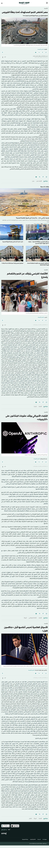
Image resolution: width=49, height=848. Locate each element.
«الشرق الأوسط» (40, 49)
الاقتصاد (46, 8)
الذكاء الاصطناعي (33, 618)
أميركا (25, 618)
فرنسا (35, 406)
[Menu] (47, 3)
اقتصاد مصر (39, 181)
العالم (30, 818)
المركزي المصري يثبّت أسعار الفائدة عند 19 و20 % (12, 263)
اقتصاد (40, 406)
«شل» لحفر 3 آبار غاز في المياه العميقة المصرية (13, 241)
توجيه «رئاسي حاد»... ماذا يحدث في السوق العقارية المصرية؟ (32, 218)
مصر (33, 181)
